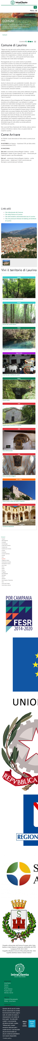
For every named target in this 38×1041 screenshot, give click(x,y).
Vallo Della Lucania (6, 585)
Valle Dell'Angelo (6, 583)
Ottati (3, 568)
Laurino (3, 558)
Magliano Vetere (5, 560)
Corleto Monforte (6, 553)
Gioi (3, 557)
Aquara (3, 539)
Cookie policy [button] (7, 1038)
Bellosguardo (5, 540)
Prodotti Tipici (8, 991)
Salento (3, 578)
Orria (3, 567)
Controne (4, 552)
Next (35, 240)
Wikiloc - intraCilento (10, 1001)
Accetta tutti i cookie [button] (32, 1023)
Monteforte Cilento (6, 563)
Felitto (3, 555)
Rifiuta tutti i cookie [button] (25, 1023)
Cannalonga (4, 544)
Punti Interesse (8, 989)
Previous (3, 240)
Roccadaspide (5, 573)
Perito (3, 570)
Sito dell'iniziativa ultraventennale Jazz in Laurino (20, 216)
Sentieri (6, 985)
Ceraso (3, 550)
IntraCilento (7, 983)
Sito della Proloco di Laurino (13, 214)
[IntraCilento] (19, 2)
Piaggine (4, 572)
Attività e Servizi (8, 993)
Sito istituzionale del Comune (14, 212)
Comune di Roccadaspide (11, 999)
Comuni (6, 987)
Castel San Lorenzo (6, 545)
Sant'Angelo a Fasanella (7, 580)
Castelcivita (4, 547)
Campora (4, 542)
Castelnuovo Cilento (6, 548)
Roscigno (4, 575)
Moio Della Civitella (6, 562)
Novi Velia (4, 565)
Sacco (3, 576)
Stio (3, 581)
